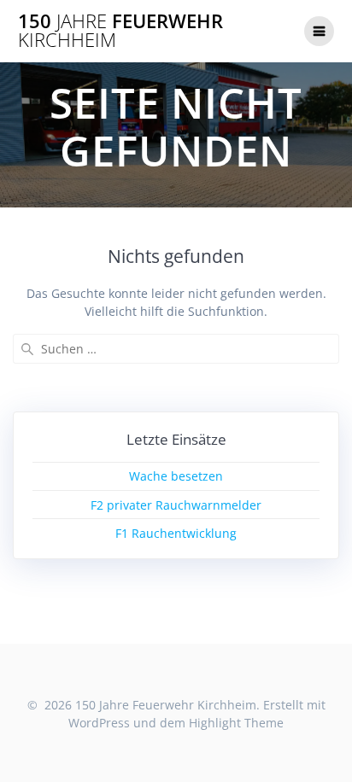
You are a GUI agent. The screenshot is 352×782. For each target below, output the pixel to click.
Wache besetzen (176, 476)
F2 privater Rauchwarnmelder (176, 505)
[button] (36, 54)
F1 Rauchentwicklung (176, 533)
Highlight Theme (236, 723)
